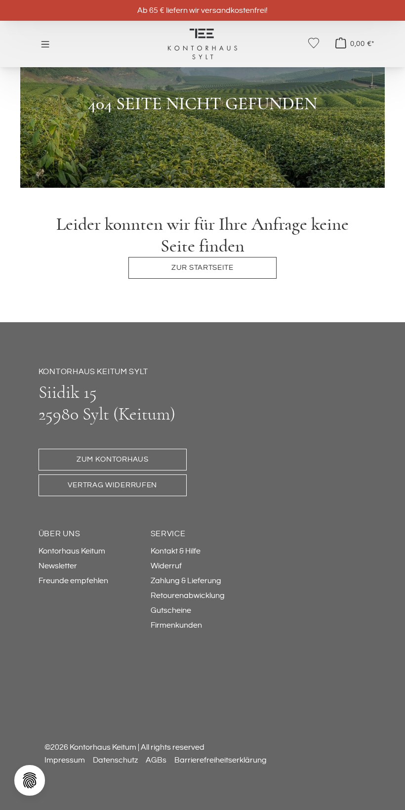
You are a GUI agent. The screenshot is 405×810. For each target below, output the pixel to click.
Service (168, 534)
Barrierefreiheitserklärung (220, 760)
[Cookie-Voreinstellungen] (29, 780)
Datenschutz (115, 760)
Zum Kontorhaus (113, 459)
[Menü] (45, 44)
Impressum (64, 760)
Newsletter (58, 566)
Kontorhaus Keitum (72, 551)
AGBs (156, 760)
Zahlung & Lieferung (186, 581)
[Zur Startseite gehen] (202, 43)
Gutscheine (171, 610)
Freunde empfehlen (73, 581)
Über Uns (60, 534)
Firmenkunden (176, 625)
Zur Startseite (202, 267)
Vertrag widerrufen (112, 485)
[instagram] (92, 673)
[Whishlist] (313, 43)
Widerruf (166, 566)
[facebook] (52, 673)
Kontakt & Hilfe (176, 551)
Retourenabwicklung (188, 595)
